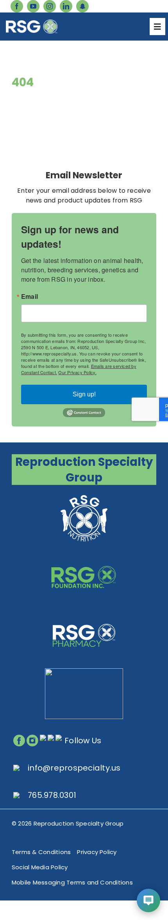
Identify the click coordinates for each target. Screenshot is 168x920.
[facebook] (17, 6)
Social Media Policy (40, 867)
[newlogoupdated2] (84, 495)
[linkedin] (66, 6)
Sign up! (84, 394)
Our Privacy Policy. (77, 372)
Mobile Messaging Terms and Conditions (72, 882)
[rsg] (31, 22)
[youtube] (33, 6)
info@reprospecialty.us (74, 767)
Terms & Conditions (41, 852)
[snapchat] (82, 6)
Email (29, 296)
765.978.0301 (52, 795)
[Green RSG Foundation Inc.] (84, 554)
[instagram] (49, 6)
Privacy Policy (96, 852)
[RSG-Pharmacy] (84, 612)
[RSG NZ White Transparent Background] (84, 671)
